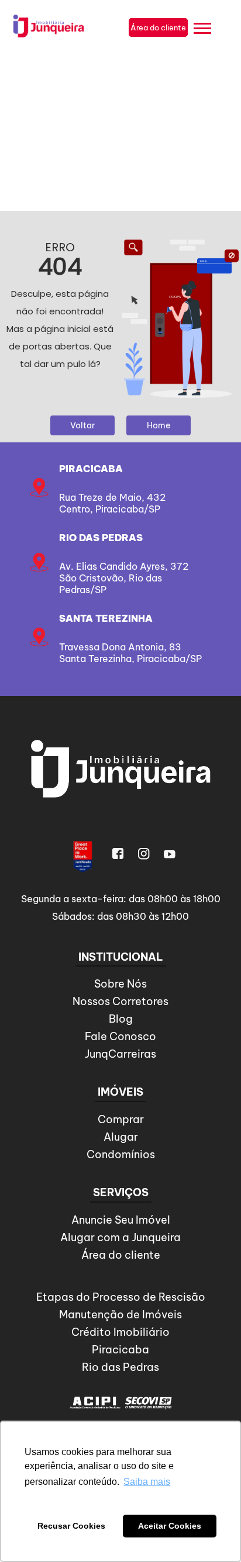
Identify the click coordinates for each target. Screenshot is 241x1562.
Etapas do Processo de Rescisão (120, 1297)
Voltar (82, 425)
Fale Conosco (120, 1036)
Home (158, 425)
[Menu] (202, 30)
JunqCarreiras (120, 1054)
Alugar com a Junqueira (120, 1237)
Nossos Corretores (120, 1001)
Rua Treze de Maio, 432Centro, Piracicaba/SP (112, 503)
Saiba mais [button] (146, 1482)
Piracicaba (91, 469)
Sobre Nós (120, 983)
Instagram (144, 854)
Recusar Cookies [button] (71, 1525)
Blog (121, 1019)
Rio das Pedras (101, 537)
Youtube (169, 854)
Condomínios (121, 1154)
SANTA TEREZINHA (106, 618)
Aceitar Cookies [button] (169, 1525)
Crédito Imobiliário (120, 1332)
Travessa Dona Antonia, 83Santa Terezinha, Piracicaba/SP (130, 652)
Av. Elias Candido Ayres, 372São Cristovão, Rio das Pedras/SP (123, 577)
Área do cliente (120, 1255)
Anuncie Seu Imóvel (120, 1220)
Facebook (118, 854)
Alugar (121, 1137)
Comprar (121, 1119)
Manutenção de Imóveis (120, 1314)
